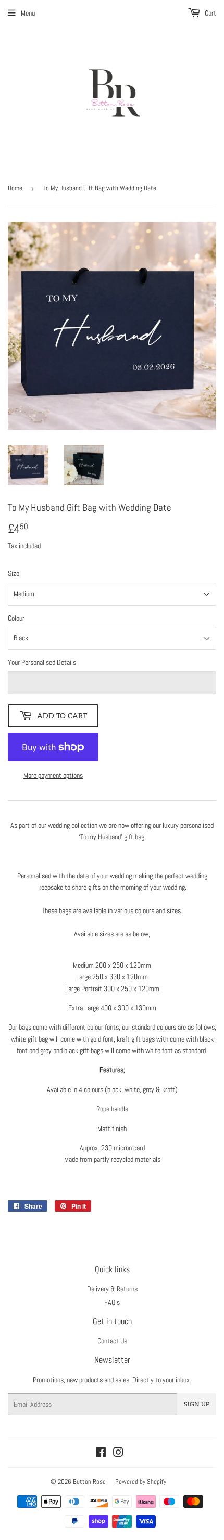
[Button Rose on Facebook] (100, 1453)
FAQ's (112, 1302)
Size (13, 573)
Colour (16, 618)
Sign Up (196, 1404)
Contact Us (112, 1340)
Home (15, 188)
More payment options (53, 775)
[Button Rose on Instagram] (118, 1453)
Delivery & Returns (112, 1288)
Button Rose (89, 1481)
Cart (209, 13)
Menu (28, 13)
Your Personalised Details (42, 662)
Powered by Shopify (140, 1481)
